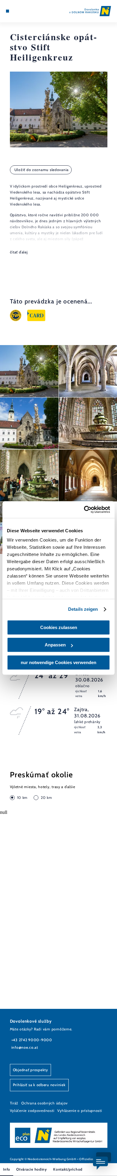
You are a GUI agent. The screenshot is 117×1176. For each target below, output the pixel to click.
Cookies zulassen (58, 627)
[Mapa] (16, 11)
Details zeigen (83, 609)
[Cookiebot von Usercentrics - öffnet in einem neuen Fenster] (84, 509)
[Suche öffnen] (25, 11)
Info (6, 1169)
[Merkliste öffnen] (21, 11)
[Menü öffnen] (7, 11)
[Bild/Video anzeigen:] (29, 371)
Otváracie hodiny (31, 1169)
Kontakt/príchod (67, 1169)
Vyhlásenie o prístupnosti (79, 1110)
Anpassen (55, 644)
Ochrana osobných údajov (44, 1103)
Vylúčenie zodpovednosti (32, 1110)
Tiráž (14, 1103)
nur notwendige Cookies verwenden (58, 662)
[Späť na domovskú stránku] (90, 11)
